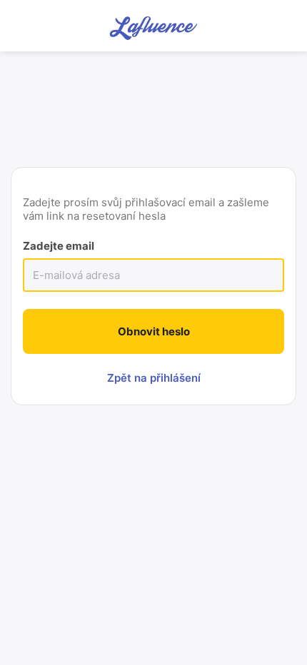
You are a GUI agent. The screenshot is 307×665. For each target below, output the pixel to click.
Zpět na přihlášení (154, 378)
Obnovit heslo (154, 331)
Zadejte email (58, 246)
